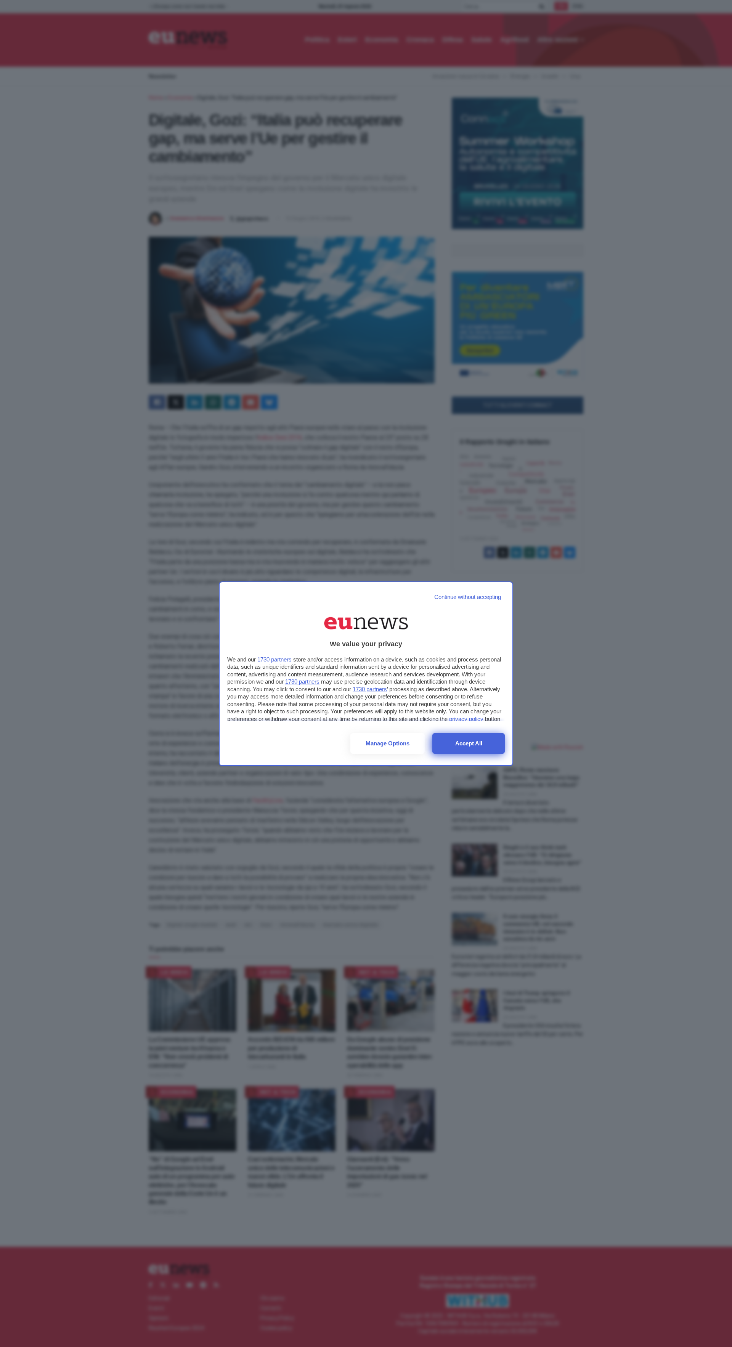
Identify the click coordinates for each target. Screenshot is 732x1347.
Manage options (387, 743)
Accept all (468, 743)
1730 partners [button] (274, 659)
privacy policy (466, 719)
